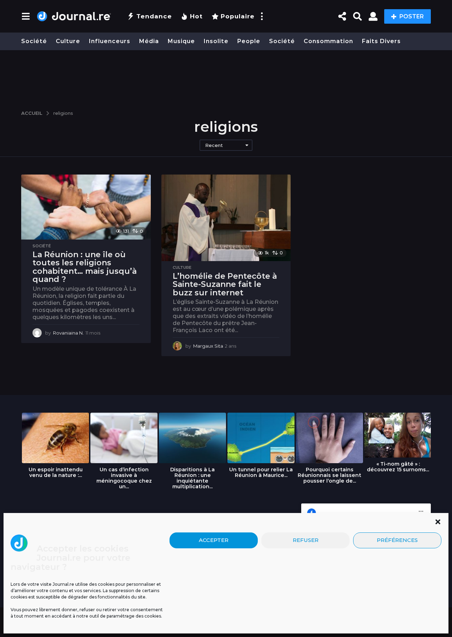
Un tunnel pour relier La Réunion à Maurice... (261, 472)
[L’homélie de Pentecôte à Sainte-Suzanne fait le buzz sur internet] (226, 218)
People (248, 41)
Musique (181, 41)
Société (34, 41)
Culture (68, 41)
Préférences (397, 540)
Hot (196, 16)
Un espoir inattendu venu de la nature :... (56, 472)
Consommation (328, 41)
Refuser (306, 540)
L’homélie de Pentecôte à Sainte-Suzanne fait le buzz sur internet (225, 284)
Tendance (154, 16)
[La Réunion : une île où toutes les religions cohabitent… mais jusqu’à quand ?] (86, 207)
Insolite (216, 41)
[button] (437, 521)
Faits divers (381, 41)
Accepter (213, 540)
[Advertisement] (226, 77)
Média (149, 41)
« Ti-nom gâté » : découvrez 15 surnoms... (398, 467)
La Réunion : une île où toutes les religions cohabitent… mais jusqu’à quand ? (84, 267)
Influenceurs (109, 41)
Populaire (238, 16)
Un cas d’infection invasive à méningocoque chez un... (124, 478)
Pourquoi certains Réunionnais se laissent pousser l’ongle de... (329, 475)
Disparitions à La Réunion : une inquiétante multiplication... (192, 478)
